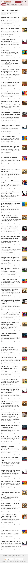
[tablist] (9, 13)
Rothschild (21, 4)
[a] (25, 19)
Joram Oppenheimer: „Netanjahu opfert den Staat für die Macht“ (10, 237)
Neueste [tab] (3, 13)
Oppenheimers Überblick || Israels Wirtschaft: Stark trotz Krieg (10, 471)
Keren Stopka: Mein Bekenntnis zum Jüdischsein (10, 504)
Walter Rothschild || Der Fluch (9, 227)
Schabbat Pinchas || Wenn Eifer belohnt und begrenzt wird (10, 323)
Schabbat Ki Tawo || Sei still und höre (10, 18)
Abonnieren (18, 1)
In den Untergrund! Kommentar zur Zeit (10, 181)
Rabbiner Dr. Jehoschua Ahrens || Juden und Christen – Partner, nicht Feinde (10, 71)
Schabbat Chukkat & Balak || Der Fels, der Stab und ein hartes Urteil (10, 368)
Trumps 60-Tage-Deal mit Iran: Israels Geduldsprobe (9, 426)
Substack (3, 561)
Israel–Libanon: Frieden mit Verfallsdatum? (9, 334)
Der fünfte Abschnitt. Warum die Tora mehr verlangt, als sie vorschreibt (10, 204)
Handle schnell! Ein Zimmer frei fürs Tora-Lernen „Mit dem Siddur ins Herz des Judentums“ (10, 414)
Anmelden (24, 1)
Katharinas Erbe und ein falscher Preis (10, 29)
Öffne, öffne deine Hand (8, 136)
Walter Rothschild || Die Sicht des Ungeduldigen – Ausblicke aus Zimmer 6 (10, 301)
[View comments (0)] (8, 47)
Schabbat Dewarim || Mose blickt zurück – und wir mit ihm (10, 258)
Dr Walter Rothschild (10, 120)
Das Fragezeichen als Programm (10, 82)
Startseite (4, 4)
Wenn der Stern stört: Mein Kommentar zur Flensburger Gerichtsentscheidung (9, 516)
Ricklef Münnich (8, 23)
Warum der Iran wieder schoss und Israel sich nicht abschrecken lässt (10, 459)
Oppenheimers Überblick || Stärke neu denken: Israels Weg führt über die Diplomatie (10, 390)
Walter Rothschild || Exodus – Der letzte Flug (10, 269)
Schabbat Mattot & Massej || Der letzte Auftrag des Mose (9, 289)
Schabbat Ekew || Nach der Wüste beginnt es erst (10, 170)
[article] (14, 21)
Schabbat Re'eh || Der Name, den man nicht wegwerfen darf (10, 146)
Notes (8, 4)
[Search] (25, 13)
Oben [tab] (8, 13)
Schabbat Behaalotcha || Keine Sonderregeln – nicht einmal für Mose (10, 492)
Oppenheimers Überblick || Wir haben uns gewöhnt (10, 192)
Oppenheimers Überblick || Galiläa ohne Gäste (10, 126)
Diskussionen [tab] (13, 13)
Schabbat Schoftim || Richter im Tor (10, 102)
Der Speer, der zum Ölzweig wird (10, 313)
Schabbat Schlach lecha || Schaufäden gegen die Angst (9, 447)
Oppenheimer (14, 4)
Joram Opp (7, 45)
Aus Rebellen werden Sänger (9, 379)
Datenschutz (13, 555)
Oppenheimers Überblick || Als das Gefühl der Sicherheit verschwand (11, 542)
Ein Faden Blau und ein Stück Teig (11, 437)
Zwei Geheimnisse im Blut (8, 357)
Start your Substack (10, 559)
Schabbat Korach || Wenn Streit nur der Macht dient (9, 402)
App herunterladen (19, 559)
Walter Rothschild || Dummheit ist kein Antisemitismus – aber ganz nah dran (10, 114)
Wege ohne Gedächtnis (7, 347)
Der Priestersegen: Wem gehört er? (10, 531)
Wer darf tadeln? (6, 247)
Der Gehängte (5, 50)
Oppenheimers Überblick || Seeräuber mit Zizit (8, 40)
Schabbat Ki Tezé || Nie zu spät (9, 60)
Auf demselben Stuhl (7, 92)
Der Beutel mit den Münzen (9, 279)
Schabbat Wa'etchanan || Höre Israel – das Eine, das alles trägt (10, 216)
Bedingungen (18, 555)
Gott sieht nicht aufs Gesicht (9, 157)
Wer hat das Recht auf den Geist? (10, 481)
